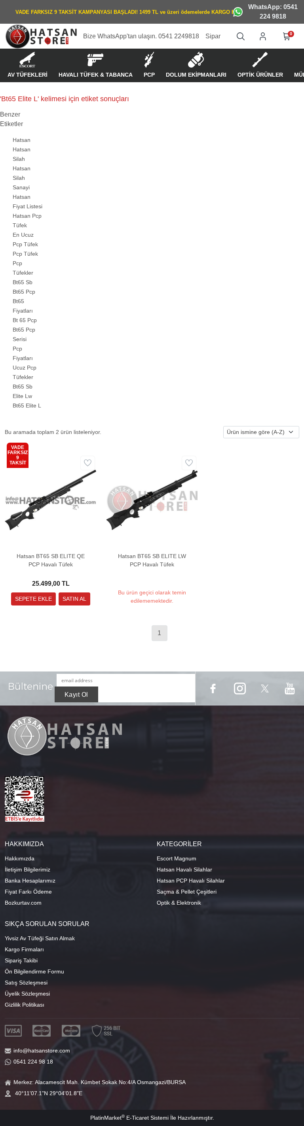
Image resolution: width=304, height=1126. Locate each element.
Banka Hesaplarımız (30, 880)
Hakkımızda (19, 858)
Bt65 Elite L (27, 405)
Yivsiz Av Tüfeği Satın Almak (40, 938)
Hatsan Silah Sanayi (21, 177)
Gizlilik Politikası (24, 1005)
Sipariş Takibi (21, 960)
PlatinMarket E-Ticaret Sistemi (129, 1118)
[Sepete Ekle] (33, 598)
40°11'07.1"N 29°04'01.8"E (48, 1093)
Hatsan (21, 140)
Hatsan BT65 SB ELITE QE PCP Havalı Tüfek (51, 560)
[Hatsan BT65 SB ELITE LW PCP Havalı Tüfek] (152, 499)
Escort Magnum (176, 858)
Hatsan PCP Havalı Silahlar (191, 880)
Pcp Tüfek (25, 254)
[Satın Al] (74, 598)
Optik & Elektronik (179, 903)
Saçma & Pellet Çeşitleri (187, 891)
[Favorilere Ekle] (88, 463)
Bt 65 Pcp (25, 320)
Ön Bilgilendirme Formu (34, 971)
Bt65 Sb (22, 282)
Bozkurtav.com (23, 903)
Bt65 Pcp (24, 292)
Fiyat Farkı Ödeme (28, 891)
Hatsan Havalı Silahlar (184, 869)
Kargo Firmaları (24, 949)
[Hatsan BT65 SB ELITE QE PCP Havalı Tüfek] (51, 499)
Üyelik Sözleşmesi (27, 993)
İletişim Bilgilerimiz (27, 869)
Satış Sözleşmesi (26, 982)
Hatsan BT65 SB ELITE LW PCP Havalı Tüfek (152, 560)
